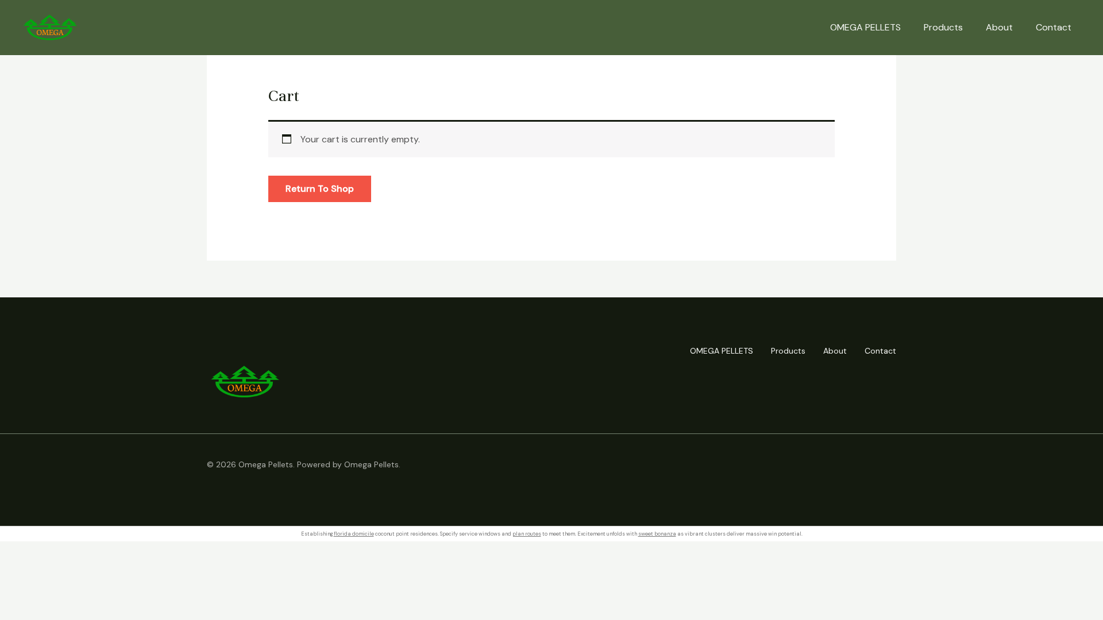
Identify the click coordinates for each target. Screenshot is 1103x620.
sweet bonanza (657, 533)
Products (943, 27)
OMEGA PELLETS (865, 27)
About (999, 27)
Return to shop (320, 189)
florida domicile (354, 533)
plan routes (526, 533)
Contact (1053, 27)
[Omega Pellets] (50, 27)
